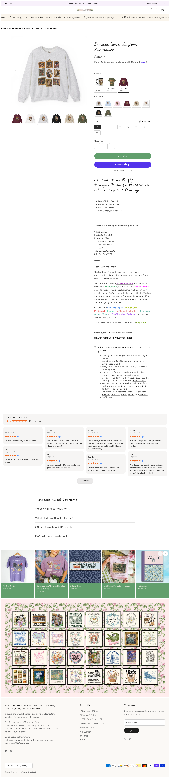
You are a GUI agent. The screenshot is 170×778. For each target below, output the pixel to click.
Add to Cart (122, 156)
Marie (90, 430)
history (27, 740)
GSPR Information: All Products (53, 527)
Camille (91, 457)
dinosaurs (39, 740)
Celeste (133, 430)
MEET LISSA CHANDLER (91, 719)
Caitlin (49, 430)
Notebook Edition (95, 3)
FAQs (110, 332)
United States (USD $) (155, 4)
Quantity (98, 141)
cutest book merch (124, 283)
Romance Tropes (115, 307)
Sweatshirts (15, 29)
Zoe (131, 454)
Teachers (143, 394)
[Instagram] (11, 3)
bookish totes (21, 728)
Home (3, 29)
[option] (49, 74)
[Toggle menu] (7, 9)
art (32, 740)
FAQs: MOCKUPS (88, 715)
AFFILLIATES (86, 732)
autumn (50, 454)
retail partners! (139, 380)
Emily (7, 430)
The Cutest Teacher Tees (126, 311)
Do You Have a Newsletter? (51, 536)
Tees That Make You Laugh (124, 314)
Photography (100, 311)
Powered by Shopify (29, 772)
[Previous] (54, 3)
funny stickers (37, 725)
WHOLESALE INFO (88, 727)
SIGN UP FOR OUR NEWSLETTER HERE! (113, 338)
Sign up (131, 730)
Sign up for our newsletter (133, 386)
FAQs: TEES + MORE (89, 711)
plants (20, 740)
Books (124, 394)
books (14, 740)
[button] (85, 481)
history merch (111, 286)
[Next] (116, 3)
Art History (115, 394)
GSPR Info (107, 397)
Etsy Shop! (141, 322)
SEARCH (84, 736)
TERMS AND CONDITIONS (92, 723)
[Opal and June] (85, 10)
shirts (14, 725)
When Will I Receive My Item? (52, 508)
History (131, 394)
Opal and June (16, 772)
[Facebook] (6, 3)
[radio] (100, 84)
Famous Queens (131, 307)
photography (15, 737)
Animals (106, 394)
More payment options (123, 170)
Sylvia (7, 449)
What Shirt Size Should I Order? (54, 517)
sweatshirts (24, 725)
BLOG (82, 740)
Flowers (110, 311)
